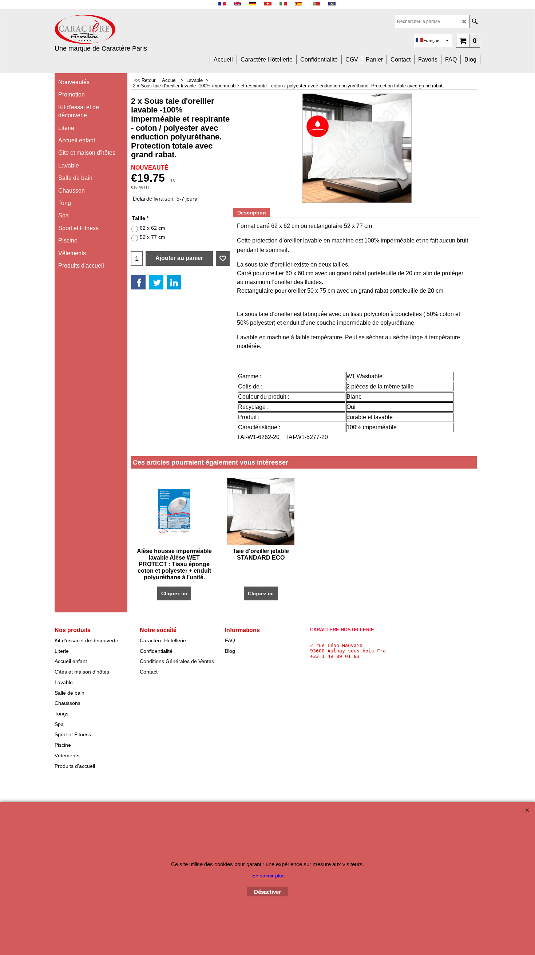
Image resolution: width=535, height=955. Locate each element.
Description (251, 213)
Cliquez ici (174, 593)
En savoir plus (268, 876)
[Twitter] (156, 282)
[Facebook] (138, 282)
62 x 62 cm (152, 228)
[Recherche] (474, 21)
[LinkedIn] (174, 282)
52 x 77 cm (152, 237)
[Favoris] (223, 258)
